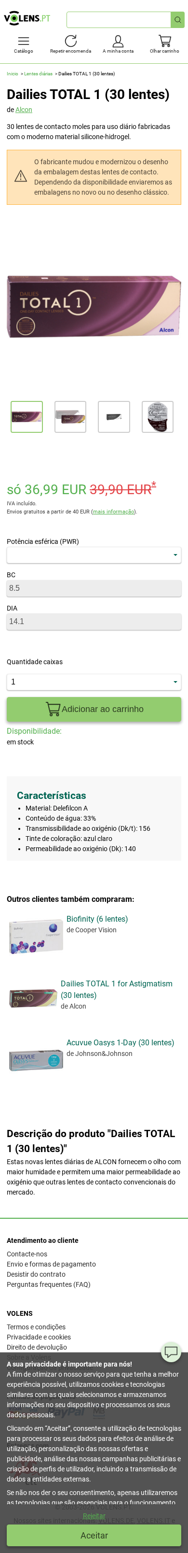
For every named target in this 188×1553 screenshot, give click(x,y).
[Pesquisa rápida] (178, 20)
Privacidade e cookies (39, 1337)
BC (11, 575)
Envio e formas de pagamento (51, 1264)
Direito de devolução (37, 1347)
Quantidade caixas (35, 662)
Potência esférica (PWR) (43, 541)
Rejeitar (94, 1516)
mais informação (113, 512)
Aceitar (94, 1535)
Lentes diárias (38, 73)
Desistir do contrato (36, 1274)
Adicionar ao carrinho (103, 709)
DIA (12, 608)
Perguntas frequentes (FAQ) (49, 1284)
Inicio (12, 73)
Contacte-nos (27, 1254)
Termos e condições (36, 1327)
